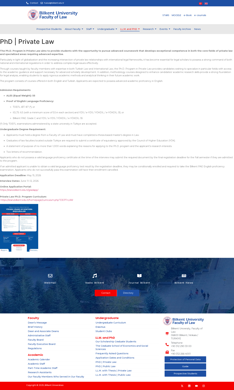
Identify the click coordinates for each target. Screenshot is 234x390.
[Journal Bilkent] (139, 276)
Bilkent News (183, 282)
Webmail (50, 282)
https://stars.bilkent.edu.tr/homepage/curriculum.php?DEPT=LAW (37, 200)
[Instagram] (203, 385)
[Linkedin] (189, 385)
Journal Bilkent (139, 282)
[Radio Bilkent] (94, 276)
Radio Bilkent (94, 282)
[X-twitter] (182, 385)
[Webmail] (50, 276)
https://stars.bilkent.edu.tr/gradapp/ (19, 190)
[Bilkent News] (184, 276)
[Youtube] (196, 385)
